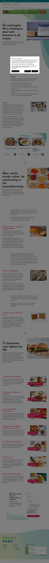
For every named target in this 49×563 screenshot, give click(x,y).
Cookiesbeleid (31, 63)
